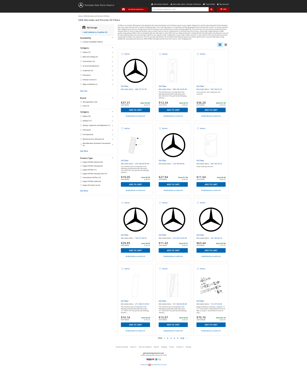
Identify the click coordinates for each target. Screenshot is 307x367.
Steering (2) (87, 75)
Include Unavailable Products (93, 42)
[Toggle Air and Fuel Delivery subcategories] (112, 66)
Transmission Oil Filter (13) (92, 177)
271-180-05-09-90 (180, 304)
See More (84, 151)
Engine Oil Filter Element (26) (93, 162)
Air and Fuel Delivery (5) (91, 66)
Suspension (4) (88, 70)
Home (80, 16)
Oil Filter (125, 86)
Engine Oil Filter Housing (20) (93, 166)
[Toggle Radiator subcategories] (112, 120)
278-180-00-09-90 (142, 163)
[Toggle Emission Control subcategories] (112, 79)
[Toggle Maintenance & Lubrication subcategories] (112, 139)
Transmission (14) (89, 61)
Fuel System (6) (88, 134)
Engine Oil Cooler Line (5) (91, 185)
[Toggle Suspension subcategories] (112, 70)
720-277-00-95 (141, 238)
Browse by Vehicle (122, 347)
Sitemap (188, 347)
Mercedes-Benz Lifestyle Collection (187, 4)
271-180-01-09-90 (142, 304)
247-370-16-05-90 (180, 238)
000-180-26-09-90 (180, 89)
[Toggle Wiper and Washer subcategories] (112, 84)
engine (122, 27)
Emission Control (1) (90, 80)
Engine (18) (87, 116)
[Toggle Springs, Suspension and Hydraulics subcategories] (112, 125)
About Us (133, 347)
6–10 (182, 338)
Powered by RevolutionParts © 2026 (153, 365)
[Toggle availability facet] (112, 37)
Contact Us (179, 347)
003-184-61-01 (216, 89)
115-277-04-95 (216, 304)
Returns (156, 347)
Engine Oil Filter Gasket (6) (92, 181)
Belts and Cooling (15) (90, 57)
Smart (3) (86, 106)
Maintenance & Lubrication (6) (93, 139)
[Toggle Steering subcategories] (112, 75)
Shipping (164, 347)
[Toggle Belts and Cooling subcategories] (112, 56)
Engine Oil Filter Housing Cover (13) (95, 174)
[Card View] (220, 44)
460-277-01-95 (141, 89)
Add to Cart (135, 110)
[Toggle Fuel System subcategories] (112, 134)
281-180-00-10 (216, 238)
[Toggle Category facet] (112, 47)
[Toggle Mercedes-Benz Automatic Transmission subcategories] (112, 144)
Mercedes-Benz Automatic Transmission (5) (97, 144)
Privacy (171, 347)
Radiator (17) (87, 121)
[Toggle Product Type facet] (112, 158)
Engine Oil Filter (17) (90, 170)
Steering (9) (87, 130)
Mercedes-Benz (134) (90, 102)
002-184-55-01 (216, 163)
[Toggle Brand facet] (112, 98)
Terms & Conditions (145, 347)
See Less (83, 91)
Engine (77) (87, 52)
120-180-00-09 (178, 163)
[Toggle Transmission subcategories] (112, 61)
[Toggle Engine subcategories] (112, 52)
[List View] (226, 44)
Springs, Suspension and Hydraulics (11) (96, 125)
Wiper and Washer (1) (90, 84)
